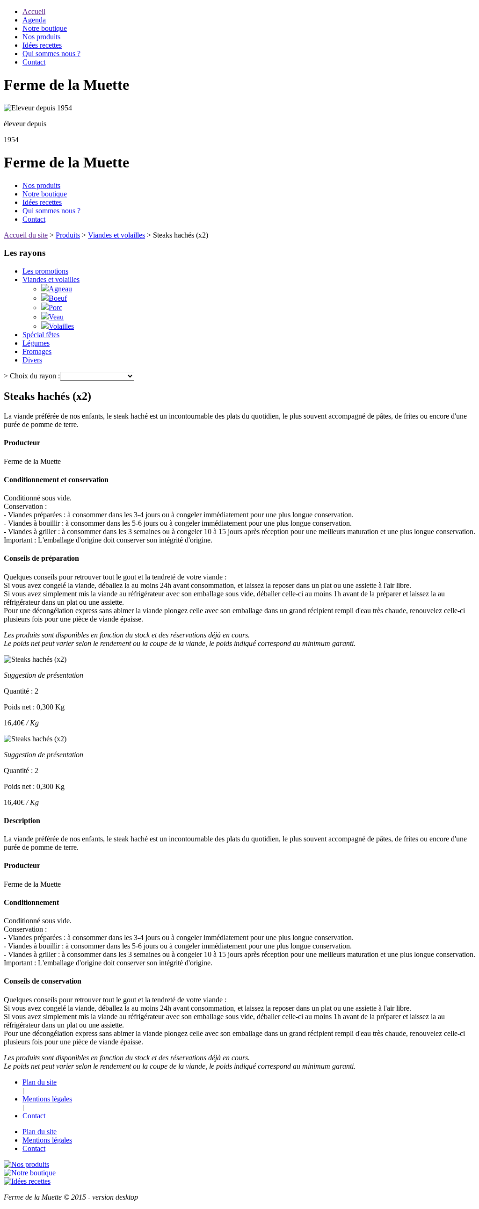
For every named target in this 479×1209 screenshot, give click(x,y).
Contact (33, 62)
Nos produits (41, 37)
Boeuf (58, 298)
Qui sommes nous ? (51, 54)
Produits (68, 235)
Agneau (60, 289)
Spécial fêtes (40, 335)
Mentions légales (47, 1099)
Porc (55, 307)
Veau (56, 317)
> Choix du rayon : (32, 376)
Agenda (34, 20)
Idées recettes (42, 45)
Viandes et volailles (116, 235)
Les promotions (45, 271)
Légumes (36, 343)
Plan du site (39, 1082)
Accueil (33, 11)
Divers (32, 360)
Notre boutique (44, 28)
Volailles (61, 326)
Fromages (36, 351)
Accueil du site (26, 235)
